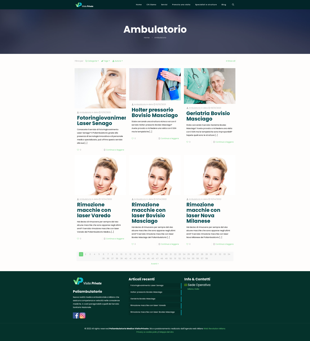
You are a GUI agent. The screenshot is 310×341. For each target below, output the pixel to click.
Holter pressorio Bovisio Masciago (155, 112)
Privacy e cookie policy (147, 332)
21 (171, 254)
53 (184, 258)
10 (121, 254)
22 (175, 254)
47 (157, 258)
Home (147, 37)
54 (188, 258)
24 (184, 254)
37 (112, 258)
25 (188, 254)
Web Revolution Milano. (215, 328)
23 (180, 254)
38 (117, 258)
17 (153, 254)
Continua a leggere (115, 149)
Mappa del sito (167, 332)
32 (220, 254)
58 (206, 258)
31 (215, 254)
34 (229, 254)
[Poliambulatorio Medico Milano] (84, 4)
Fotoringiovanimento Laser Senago (105, 120)
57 (202, 258)
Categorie (92, 61)
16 (148, 254)
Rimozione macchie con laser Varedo (94, 210)
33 (224, 254)
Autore (118, 61)
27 (197, 254)
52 (179, 258)
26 (193, 254)
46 (152, 258)
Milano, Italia (193, 289)
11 (126, 254)
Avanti (154, 263)
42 (135, 258)
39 (121, 258)
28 (202, 254)
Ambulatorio (160, 37)
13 (135, 254)
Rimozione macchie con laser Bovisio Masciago (149, 213)
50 (171, 258)
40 (126, 258)
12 (130, 254)
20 (166, 254)
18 (157, 254)
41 (130, 258)
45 (148, 258)
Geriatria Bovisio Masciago (208, 116)
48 (161, 258)
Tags (106, 61)
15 (144, 254)
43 (139, 258)
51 (175, 258)
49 (166, 258)
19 (162, 254)
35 (103, 258)
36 (108, 258)
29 (206, 254)
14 (139, 254)
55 (193, 258)
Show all (231, 61)
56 (197, 258)
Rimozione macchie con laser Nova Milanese (203, 213)
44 (144, 258)
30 (211, 254)
